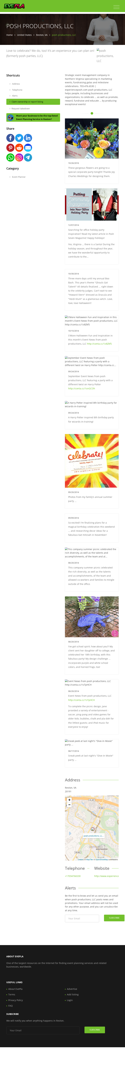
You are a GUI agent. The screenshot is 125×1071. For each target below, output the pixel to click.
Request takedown (21, 108)
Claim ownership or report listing (27, 101)
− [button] (69, 805)
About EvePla (15, 988)
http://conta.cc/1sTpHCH (81, 700)
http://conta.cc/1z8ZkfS (99, 343)
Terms (11, 994)
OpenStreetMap (101, 859)
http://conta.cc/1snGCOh (81, 388)
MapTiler (89, 859)
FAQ (10, 1005)
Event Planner (19, 176)
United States (24, 34)
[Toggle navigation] (116, 7)
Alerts (15, 95)
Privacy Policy (15, 1000)
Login (70, 1000)
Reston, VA (42, 34)
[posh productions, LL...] (93, 829)
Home (9, 34)
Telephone (17, 89)
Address (16, 83)
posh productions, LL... (94, 835)
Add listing (73, 994)
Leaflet (80, 859)
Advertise (72, 988)
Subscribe (114, 917)
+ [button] (69, 800)
